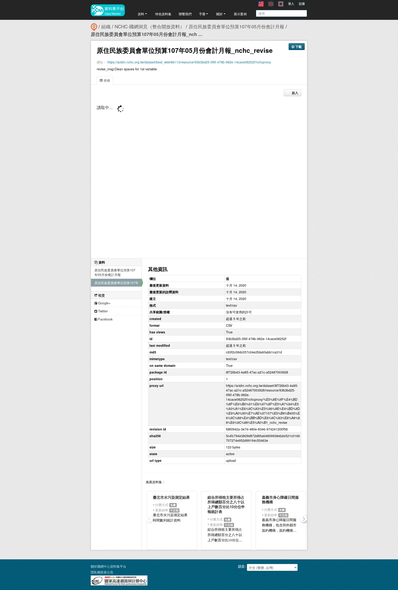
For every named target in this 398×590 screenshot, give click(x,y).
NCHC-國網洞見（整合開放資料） (149, 26)
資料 (141, 14)
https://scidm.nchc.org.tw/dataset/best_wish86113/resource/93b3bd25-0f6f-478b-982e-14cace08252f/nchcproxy (189, 62)
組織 (106, 26)
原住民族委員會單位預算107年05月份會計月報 (236, 26)
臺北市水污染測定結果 (171, 497)
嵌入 (294, 92)
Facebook (105, 319)
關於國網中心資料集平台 (108, 566)
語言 (241, 566)
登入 (291, 3)
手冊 (202, 14)
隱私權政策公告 (102, 572)
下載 (298, 46)
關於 (219, 14)
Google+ (104, 303)
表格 (106, 80)
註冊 (302, 3)
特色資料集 (163, 14)
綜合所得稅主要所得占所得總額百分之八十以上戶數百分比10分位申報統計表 (226, 504)
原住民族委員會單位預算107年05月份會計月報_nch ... (146, 34)
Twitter (102, 311)
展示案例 (240, 14)
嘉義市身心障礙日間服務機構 (280, 500)
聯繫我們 (185, 14)
